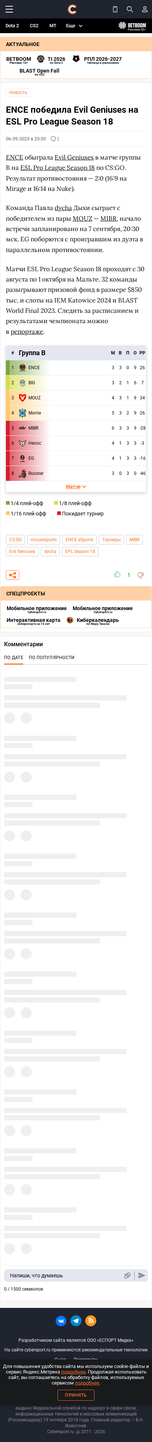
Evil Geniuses (22, 551)
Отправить (142, 1275)
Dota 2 (12, 25)
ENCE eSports (79, 539)
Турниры (111, 539)
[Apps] (115, 9)
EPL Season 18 (80, 551)
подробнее (73, 1372)
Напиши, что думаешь (36, 1275)
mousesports (44, 539)
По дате (13, 657)
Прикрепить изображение (127, 1275)
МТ (52, 25)
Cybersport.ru (60, 1431)
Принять (76, 1395)
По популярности (52, 657)
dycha (50, 551)
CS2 (34, 25)
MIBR (134, 539)
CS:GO (15, 539)
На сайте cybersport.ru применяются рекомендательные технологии (76, 1349)
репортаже (27, 332)
